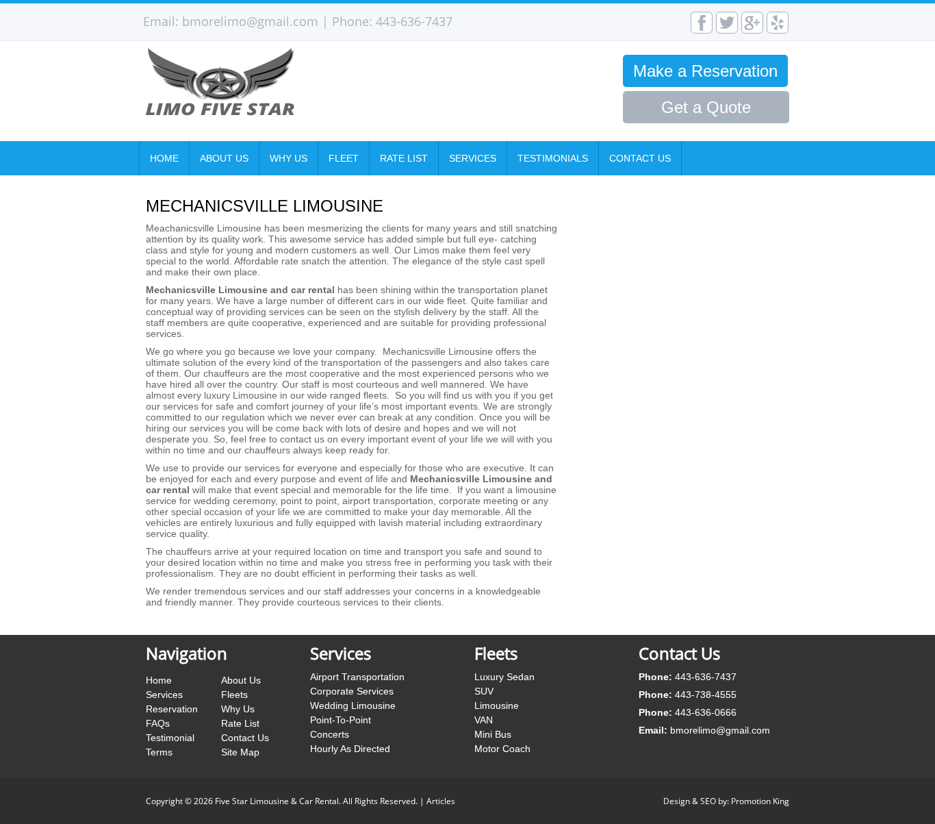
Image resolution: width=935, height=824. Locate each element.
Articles (440, 801)
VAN (483, 719)
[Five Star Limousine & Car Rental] (285, 112)
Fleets (234, 694)
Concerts (329, 734)
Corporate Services (352, 691)
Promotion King (760, 801)
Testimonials (552, 158)
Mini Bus (492, 734)
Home (164, 158)
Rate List (404, 158)
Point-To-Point (340, 719)
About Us (224, 158)
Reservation (172, 708)
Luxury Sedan (504, 676)
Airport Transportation (357, 676)
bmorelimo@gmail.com (250, 21)
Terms (159, 752)
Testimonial (170, 737)
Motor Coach (502, 748)
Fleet (344, 158)
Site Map (240, 752)
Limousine (496, 705)
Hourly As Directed (350, 748)
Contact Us (640, 158)
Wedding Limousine (353, 705)
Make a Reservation (705, 71)
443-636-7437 (414, 21)
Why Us (288, 158)
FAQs (158, 723)
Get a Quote (706, 107)
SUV (484, 691)
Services (472, 158)
